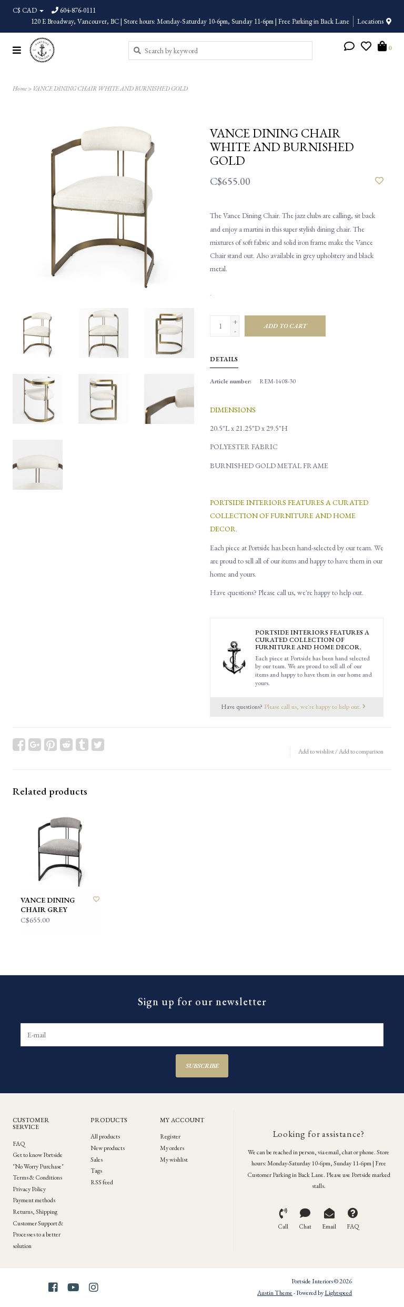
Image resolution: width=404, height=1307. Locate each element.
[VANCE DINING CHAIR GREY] (60, 849)
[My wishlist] (366, 47)
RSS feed (101, 1182)
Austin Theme (274, 1293)
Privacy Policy (29, 1189)
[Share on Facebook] (19, 744)
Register (170, 1136)
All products (105, 1136)
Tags (96, 1170)
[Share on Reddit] (66, 744)
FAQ (19, 1144)
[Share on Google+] (34, 744)
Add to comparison (361, 751)
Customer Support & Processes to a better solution (38, 1234)
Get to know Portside (38, 1155)
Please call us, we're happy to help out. (313, 706)
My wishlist (174, 1159)
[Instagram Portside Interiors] (94, 1287)
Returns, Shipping (35, 1211)
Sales (96, 1159)
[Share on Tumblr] (82, 744)
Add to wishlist (316, 751)
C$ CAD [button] (25, 10)
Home (20, 88)
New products (107, 1148)
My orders (172, 1148)
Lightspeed (338, 1293)
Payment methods (34, 1200)
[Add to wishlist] (379, 181)
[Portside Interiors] (71, 50)
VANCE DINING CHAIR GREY (48, 905)
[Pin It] (50, 744)
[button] (349, 47)
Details (224, 359)
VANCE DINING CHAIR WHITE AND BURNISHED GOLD (110, 88)
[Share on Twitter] (98, 744)
